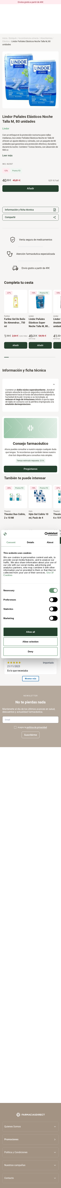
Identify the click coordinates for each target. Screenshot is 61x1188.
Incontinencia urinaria (28, 38)
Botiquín (13, 38)
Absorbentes (46, 38)
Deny (30, 651)
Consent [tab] (11, 542)
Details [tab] (30, 542)
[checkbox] (15, 727)
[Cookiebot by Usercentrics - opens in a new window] (45, 534)
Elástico (6, 41)
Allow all (30, 631)
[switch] (53, 599)
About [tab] (50, 542)
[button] (30, 1139)
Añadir (16, 345)
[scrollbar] (29, 357)
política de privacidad (37, 727)
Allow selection (31, 641)
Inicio (4, 38)
